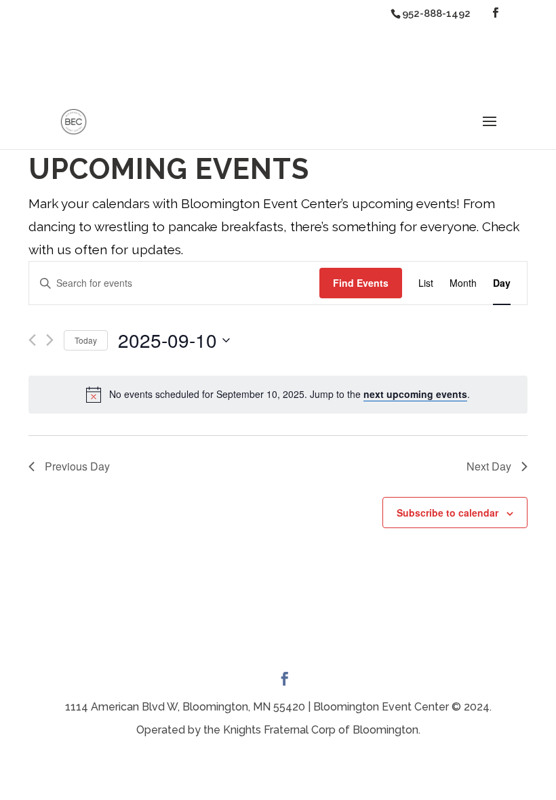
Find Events (361, 282)
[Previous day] (32, 340)
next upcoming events (415, 394)
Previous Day (77, 466)
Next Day (488, 466)
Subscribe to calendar (447, 512)
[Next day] (50, 340)
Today (86, 340)
